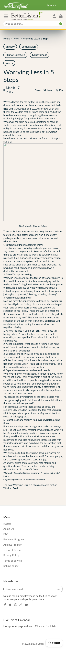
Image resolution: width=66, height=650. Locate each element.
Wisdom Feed (10, 488)
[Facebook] (4, 604)
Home (6, 38)
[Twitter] (10, 604)
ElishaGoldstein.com (35, 479)
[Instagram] (15, 604)
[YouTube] (26, 604)
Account (54, 16)
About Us (8, 528)
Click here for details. (46, 626)
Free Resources (49, 5)
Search (7, 523)
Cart (61, 16)
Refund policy (10, 565)
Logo (28, 15)
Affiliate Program (12, 544)
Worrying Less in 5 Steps (26, 485)
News (16, 38)
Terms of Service (12, 550)
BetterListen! (37, 643)
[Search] (60, 23)
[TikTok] (20, 604)
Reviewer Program (13, 539)
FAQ (5, 534)
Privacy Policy (11, 555)
